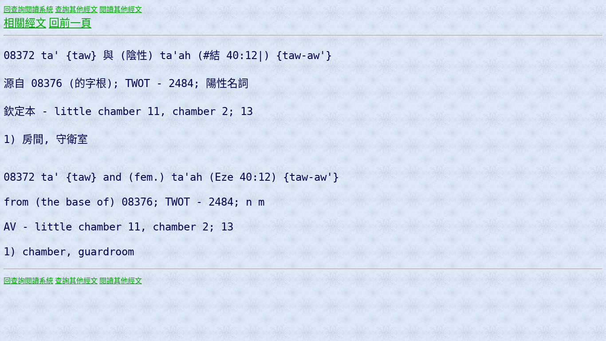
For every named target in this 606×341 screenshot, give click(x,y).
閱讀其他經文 (120, 9)
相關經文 (25, 23)
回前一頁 (70, 23)
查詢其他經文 (76, 9)
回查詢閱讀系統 (28, 9)
